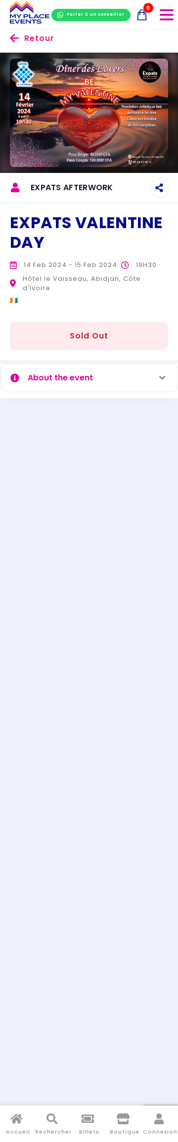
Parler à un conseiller (96, 14)
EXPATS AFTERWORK (72, 187)
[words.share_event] (160, 188)
